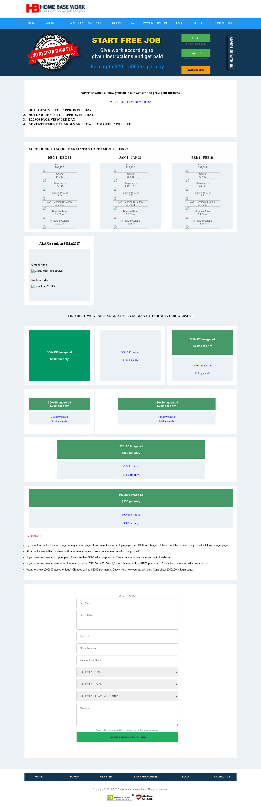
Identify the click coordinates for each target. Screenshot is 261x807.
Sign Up (196, 53)
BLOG (198, 23)
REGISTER (106, 776)
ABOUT (51, 23)
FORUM (74, 776)
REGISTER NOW (123, 23)
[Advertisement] (162, 9)
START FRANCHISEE (145, 776)
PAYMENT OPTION (154, 23)
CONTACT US (222, 23)
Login (195, 38)
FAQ (179, 23)
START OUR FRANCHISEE (84, 23)
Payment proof (195, 69)
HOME (32, 23)
